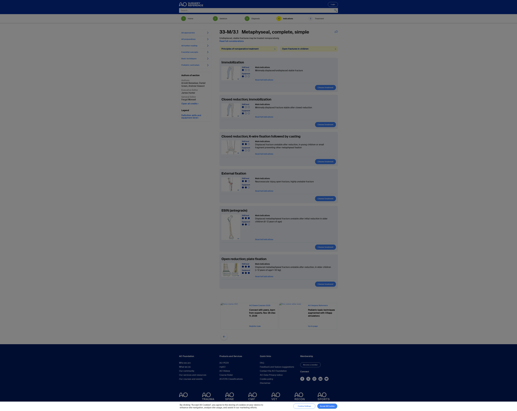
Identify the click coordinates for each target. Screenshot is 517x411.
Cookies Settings (304, 406)
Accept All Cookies (327, 406)
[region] (258, 406)
